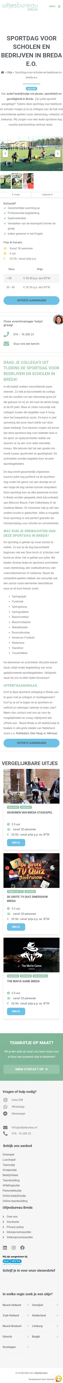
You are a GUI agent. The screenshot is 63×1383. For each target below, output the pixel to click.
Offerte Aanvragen (31, 300)
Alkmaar (52, 733)
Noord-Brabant (12, 1326)
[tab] (16, 1305)
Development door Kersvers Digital (45, 1379)
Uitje (9, 72)
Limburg (37, 1326)
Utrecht (7, 1336)
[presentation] (5, 153)
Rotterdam (22, 733)
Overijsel (37, 1305)
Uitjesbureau (41, 1373)
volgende (46, 194)
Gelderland (39, 1315)
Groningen (9, 1347)
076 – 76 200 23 (23, 334)
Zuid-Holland (11, 1315)
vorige (16, 194)
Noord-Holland (12, 1305)
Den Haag (36, 733)
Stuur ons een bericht (26, 343)
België (36, 1336)
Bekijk (16, 842)
